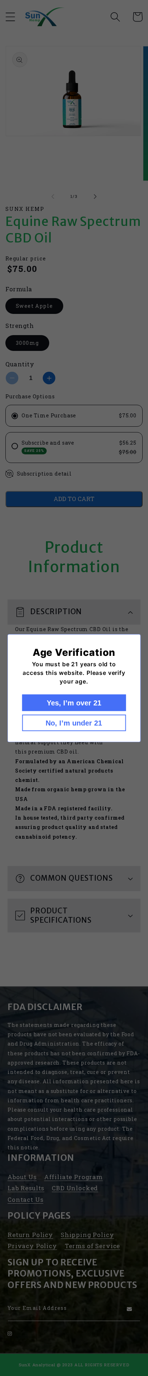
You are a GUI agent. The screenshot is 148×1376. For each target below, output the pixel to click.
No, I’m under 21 (74, 723)
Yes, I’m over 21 (74, 702)
